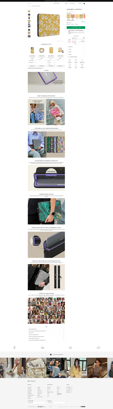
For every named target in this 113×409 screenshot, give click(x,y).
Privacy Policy (66, 406)
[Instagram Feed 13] (16, 368)
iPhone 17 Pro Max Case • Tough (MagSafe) (32, 57)
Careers (48, 393)
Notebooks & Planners (31, 395)
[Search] (31, 3)
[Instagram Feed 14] (36, 368)
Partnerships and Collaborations (59, 394)
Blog (57, 390)
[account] (82, 3)
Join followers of (57, 354)
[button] (70, 10)
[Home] (56, 3)
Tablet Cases (39, 390)
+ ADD (83, 41)
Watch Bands (30, 393)
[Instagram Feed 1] (56, 368)
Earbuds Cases (30, 390)
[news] (79, 3)
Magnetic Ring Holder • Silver (42, 57)
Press (48, 390)
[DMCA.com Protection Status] (82, 406)
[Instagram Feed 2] (77, 368)
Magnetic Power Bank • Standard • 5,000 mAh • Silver (51, 57)
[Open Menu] (28, 3)
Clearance (29, 398)
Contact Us (58, 388)
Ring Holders (29, 388)
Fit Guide (83, 21)
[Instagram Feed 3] (97, 368)
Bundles (39, 395)
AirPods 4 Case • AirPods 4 (60, 57)
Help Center (49, 388)
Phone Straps (39, 393)
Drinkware (39, 388)
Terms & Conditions (61, 406)
